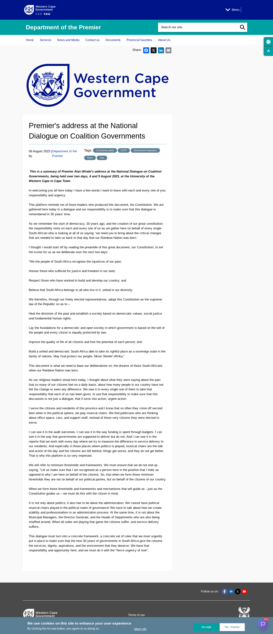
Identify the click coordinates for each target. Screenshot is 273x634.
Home (30, 40)
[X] (153, 50)
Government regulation (145, 150)
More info (140, 629)
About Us (164, 40)
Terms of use (136, 615)
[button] (242, 27)
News (90, 158)
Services (45, 40)
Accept (206, 627)
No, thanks (232, 627)
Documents (113, 40)
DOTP (124, 150)
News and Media (68, 40)
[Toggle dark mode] (268, 41)
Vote (102, 158)
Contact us (92, 40)
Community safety (105, 150)
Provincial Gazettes (139, 40)
